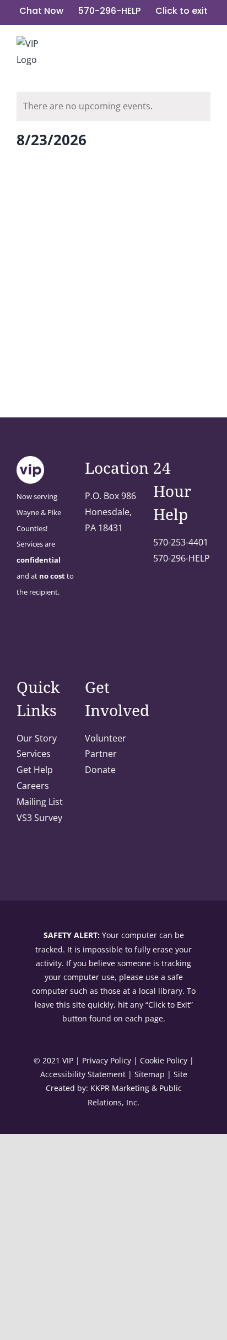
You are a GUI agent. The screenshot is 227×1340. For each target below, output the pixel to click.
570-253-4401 (180, 542)
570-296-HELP (181, 558)
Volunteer (105, 738)
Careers (33, 786)
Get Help (35, 770)
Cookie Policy (163, 1060)
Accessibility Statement (83, 1074)
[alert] (113, 106)
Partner (101, 754)
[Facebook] (20, 636)
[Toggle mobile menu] (206, 51)
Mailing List (40, 802)
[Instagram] (34, 636)
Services (34, 754)
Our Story (37, 738)
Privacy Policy (106, 1060)
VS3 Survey (39, 818)
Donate (100, 770)
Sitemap (149, 1074)
